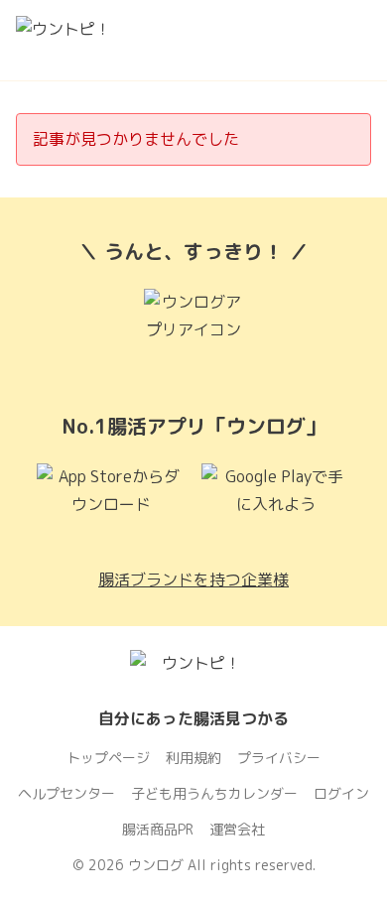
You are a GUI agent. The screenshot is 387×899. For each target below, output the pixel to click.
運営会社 (237, 829)
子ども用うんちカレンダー (214, 793)
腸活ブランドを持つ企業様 (193, 579)
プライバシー (279, 757)
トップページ (108, 757)
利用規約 (193, 757)
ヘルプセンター (66, 793)
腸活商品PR (158, 829)
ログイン (341, 793)
